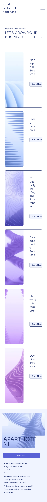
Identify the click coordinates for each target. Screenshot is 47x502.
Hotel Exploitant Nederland (9, 8)
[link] (33, 67)
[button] (37, 84)
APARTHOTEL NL (21, 442)
